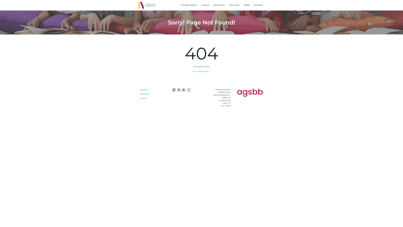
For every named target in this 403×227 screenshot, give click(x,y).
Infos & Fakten (219, 5)
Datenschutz (144, 94)
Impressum (144, 89)
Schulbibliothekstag (189, 5)
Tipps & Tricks (234, 5)
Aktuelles (205, 5)
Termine (247, 5)
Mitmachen (258, 5)
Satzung (143, 98)
